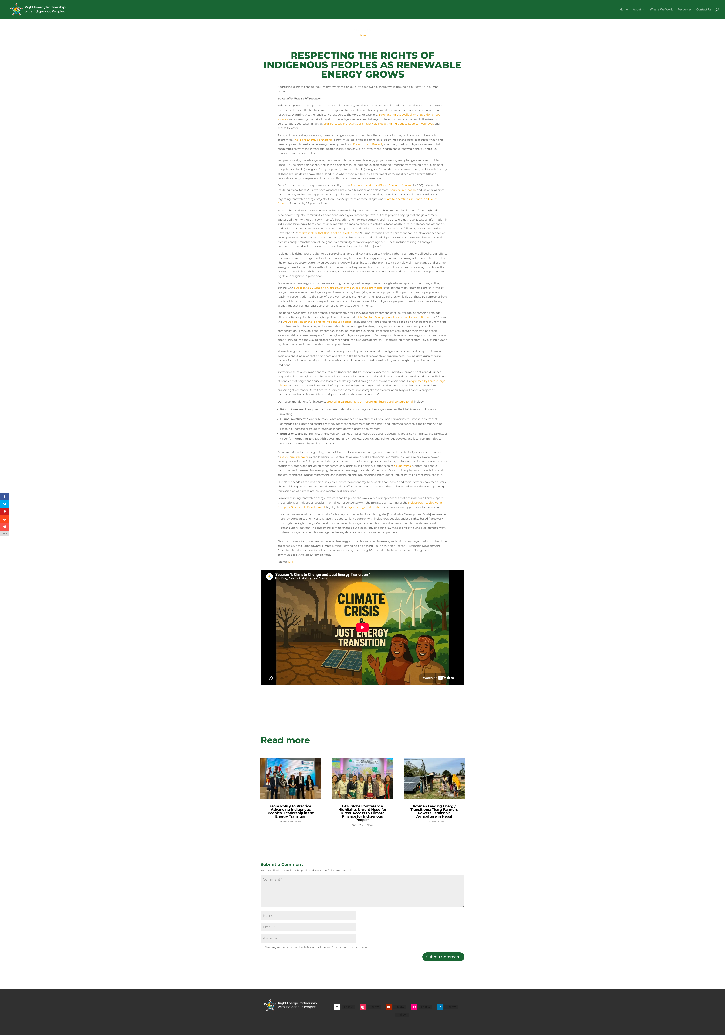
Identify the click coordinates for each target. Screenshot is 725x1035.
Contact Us (703, 9)
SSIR (291, 562)
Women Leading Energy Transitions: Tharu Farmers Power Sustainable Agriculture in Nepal (434, 811)
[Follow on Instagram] (363, 1007)
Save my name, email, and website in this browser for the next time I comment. (317, 947)
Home (624, 9)
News (362, 35)
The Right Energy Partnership (313, 139)
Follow (348, 1007)
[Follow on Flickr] (414, 1007)
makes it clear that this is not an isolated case (329, 233)
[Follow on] (391, 1015)
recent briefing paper (294, 457)
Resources (685, 9)
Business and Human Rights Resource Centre (381, 185)
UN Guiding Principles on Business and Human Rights (394, 317)
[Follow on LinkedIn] (440, 1007)
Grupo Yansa (402, 465)
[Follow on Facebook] (337, 1007)
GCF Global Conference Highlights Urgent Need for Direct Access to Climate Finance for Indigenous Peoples (362, 813)
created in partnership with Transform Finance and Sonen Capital (370, 401)
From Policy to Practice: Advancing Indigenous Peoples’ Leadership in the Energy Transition (291, 811)
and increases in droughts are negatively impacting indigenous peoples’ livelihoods (379, 123)
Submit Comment (443, 957)
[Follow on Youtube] (389, 1007)
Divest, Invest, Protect (367, 144)
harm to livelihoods (403, 190)
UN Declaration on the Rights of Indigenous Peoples (317, 321)
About (637, 9)
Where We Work (661, 9)
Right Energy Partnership (364, 507)
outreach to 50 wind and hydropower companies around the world (338, 287)
